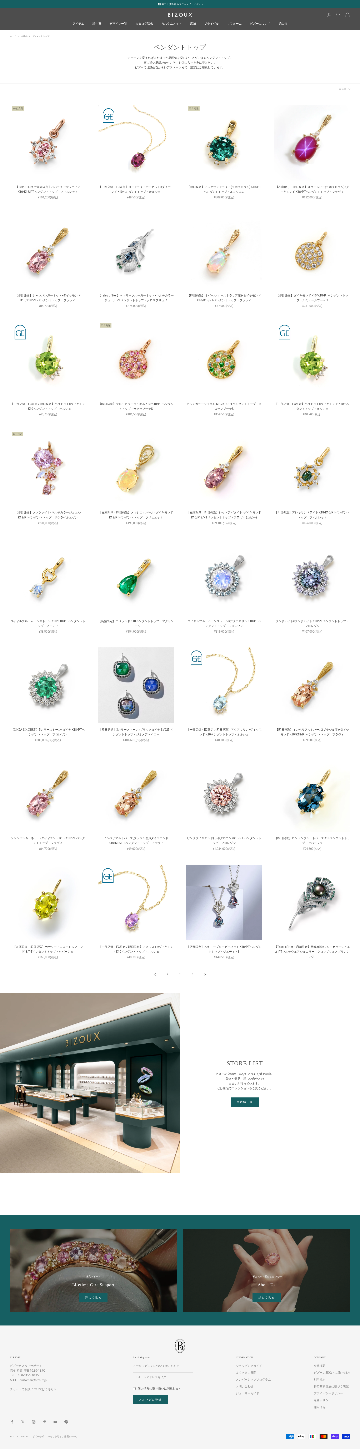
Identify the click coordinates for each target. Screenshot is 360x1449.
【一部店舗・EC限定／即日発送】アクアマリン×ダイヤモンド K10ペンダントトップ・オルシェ (224, 732)
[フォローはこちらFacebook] (12, 1422)
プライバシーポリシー (328, 1393)
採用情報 (319, 1407)
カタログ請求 (144, 23)
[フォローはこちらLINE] (66, 1422)
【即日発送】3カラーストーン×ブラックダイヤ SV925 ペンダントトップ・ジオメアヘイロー (136, 732)
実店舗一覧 (245, 1101)
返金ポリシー (322, 1400)
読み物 (283, 23)
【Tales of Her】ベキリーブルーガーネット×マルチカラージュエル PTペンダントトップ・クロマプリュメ (136, 298)
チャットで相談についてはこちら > (33, 1389)
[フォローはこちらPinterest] (44, 1422)
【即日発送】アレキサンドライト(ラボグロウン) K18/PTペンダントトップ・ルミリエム (224, 189)
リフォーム (234, 23)
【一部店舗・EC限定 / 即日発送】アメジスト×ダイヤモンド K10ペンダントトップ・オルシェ (136, 949)
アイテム (78, 23)
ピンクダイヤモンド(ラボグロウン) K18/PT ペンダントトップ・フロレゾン (224, 840)
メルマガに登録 (150, 1399)
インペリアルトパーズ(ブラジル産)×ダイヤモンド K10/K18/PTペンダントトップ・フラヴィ (136, 840)
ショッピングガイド (249, 1365)
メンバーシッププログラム (253, 1379)
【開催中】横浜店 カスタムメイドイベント (180, 4)
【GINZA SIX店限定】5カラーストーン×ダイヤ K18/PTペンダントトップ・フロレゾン (48, 732)
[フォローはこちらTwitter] (23, 1422)
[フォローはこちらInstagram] (34, 1422)
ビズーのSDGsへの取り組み (332, 1372)
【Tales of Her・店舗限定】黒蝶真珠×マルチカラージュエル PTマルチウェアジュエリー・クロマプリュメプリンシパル (312, 951)
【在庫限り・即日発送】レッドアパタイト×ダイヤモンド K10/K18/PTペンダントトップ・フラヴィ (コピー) (224, 515)
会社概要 (319, 1365)
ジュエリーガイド (247, 1393)
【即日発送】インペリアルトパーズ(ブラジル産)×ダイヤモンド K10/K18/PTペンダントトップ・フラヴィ (312, 732)
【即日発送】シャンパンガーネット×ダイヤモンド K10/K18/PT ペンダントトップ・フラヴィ (48, 298)
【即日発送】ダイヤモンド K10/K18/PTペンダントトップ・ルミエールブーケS (312, 298)
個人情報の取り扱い (151, 1388)
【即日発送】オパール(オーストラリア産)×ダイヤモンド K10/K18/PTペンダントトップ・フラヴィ (224, 298)
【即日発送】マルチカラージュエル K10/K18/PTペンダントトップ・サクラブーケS (136, 406)
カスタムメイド (171, 23)
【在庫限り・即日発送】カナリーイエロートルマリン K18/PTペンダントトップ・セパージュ (48, 949)
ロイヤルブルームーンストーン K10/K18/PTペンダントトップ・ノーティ (47, 623)
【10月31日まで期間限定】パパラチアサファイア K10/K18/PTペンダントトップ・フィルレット (47, 189)
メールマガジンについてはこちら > (156, 1365)
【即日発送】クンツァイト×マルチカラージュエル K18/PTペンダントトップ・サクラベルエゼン (48, 515)
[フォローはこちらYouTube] (55, 1422)
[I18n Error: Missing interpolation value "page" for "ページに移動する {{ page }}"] (155, 974)
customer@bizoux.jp (33, 1380)
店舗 (193, 23)
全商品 (24, 36)
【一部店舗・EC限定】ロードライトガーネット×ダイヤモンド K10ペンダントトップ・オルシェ (136, 189)
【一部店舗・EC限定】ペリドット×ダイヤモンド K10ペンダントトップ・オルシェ (312, 406)
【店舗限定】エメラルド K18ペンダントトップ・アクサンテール (136, 623)
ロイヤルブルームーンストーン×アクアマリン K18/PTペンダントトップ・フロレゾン (224, 623)
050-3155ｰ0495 (28, 1375)
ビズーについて (260, 23)
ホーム (13, 36)
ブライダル (211, 23)
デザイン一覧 (118, 23)
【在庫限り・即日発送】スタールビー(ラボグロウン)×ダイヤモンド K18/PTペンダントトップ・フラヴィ (312, 189)
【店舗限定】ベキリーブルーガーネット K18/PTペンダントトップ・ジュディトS (224, 949)
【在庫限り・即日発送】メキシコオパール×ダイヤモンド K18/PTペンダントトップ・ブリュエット (136, 515)
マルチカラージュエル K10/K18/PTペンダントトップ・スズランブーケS (224, 406)
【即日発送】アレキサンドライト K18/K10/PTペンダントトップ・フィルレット (312, 515)
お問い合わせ (244, 1386)
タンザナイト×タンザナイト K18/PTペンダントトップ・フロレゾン (312, 623)
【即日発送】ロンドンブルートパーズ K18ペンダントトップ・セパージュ (312, 840)
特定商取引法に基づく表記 (331, 1386)
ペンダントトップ (40, 36)
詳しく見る (93, 1297)
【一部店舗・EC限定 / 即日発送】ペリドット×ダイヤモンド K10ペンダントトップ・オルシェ (48, 406)
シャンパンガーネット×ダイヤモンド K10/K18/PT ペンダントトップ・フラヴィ (48, 840)
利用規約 (319, 1379)
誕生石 (96, 23)
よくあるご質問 (246, 1372)
